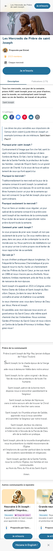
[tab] (13, 81)
